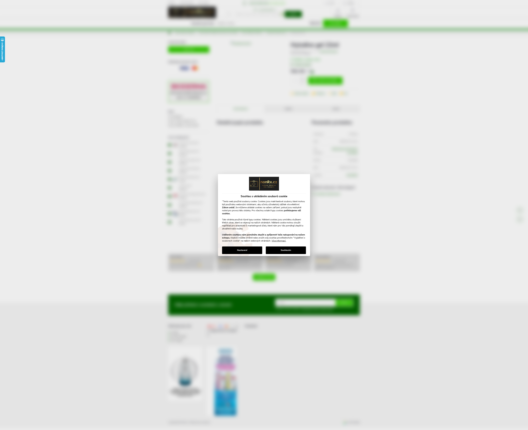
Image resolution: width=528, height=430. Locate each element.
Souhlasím (286, 250)
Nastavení (242, 250)
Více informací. (279, 240)
